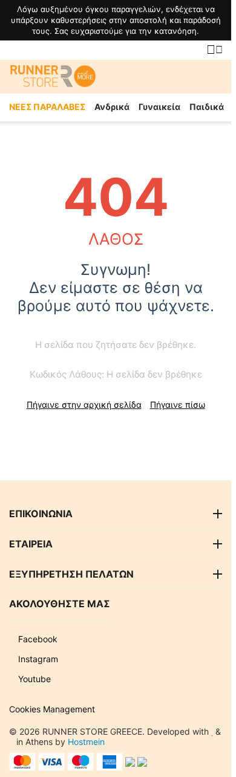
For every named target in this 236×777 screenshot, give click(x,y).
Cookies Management (52, 709)
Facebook (36, 639)
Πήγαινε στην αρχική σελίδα (84, 404)
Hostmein (86, 742)
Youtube (33, 679)
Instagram (37, 659)
